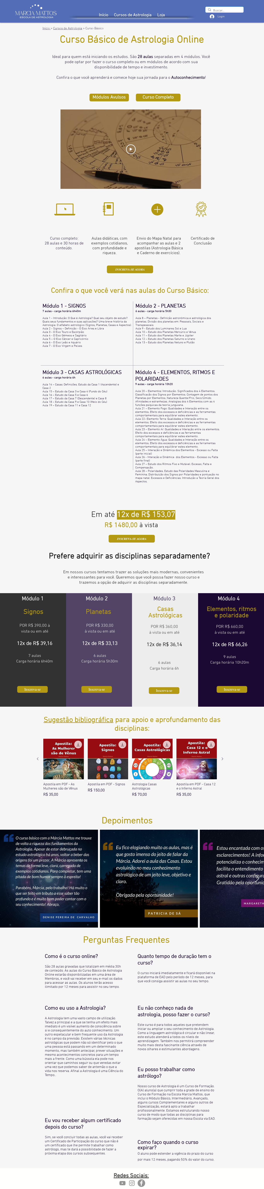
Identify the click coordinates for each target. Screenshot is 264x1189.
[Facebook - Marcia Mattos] (141, 1183)
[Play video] (131, 149)
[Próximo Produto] (222, 758)
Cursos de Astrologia (67, 29)
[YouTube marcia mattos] (122, 1183)
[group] (130, 772)
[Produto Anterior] (37, 758)
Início (47, 29)
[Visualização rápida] (63, 759)
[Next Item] (257, 878)
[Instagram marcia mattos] (132, 1183)
